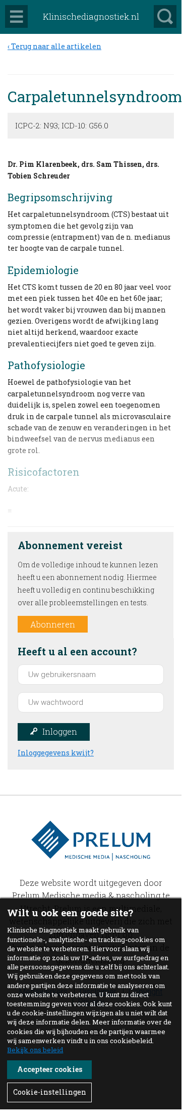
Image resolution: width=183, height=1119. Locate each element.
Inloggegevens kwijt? (56, 752)
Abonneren (52, 624)
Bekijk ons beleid (35, 1049)
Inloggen (59, 731)
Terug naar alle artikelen (56, 46)
